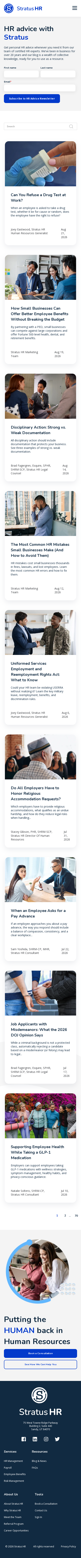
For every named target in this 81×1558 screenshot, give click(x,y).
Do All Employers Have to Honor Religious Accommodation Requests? (36, 793)
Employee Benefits (15, 1474)
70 (76, 1216)
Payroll (8, 1467)
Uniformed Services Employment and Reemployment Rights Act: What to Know (35, 672)
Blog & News (39, 1461)
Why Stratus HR (12, 1510)
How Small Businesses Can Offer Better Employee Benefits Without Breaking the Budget (39, 314)
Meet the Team (12, 1517)
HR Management (13, 1461)
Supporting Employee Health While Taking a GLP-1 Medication (37, 1152)
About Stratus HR (13, 1503)
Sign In (38, 1517)
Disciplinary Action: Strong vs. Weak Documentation (38, 430)
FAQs (35, 1467)
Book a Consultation (46, 1503)
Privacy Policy (68, 1546)
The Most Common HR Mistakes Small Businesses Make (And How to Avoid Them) (40, 550)
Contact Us (41, 1510)
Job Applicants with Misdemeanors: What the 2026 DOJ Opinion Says (39, 1029)
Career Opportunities (16, 1530)
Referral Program (14, 1524)
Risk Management (14, 1481)
